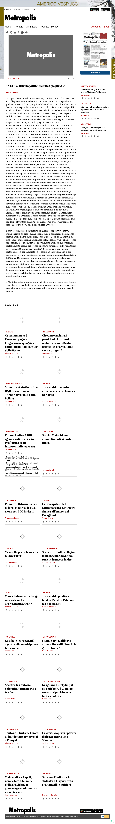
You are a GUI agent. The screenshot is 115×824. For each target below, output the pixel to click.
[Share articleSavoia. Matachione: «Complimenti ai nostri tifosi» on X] (47, 474)
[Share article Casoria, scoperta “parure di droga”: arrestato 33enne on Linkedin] (50, 747)
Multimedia (31, 26)
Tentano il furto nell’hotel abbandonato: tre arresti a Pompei (22, 736)
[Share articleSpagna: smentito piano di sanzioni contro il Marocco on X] (86, 136)
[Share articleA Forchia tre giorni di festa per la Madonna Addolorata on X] (86, 98)
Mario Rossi (85, 115)
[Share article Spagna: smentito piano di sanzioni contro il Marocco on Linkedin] (89, 136)
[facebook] (7, 32)
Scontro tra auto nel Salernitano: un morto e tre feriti (20, 688)
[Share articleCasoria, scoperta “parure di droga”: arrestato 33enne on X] (47, 747)
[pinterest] (18, 32)
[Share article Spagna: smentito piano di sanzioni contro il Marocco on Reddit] (98, 136)
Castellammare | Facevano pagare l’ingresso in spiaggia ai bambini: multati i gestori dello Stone (21, 342)
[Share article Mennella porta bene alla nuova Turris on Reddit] (22, 566)
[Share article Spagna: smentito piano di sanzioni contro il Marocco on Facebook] (83, 136)
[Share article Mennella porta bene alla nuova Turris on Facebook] (6, 566)
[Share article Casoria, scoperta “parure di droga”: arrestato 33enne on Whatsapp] (56, 747)
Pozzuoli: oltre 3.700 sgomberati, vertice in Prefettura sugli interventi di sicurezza (20, 440)
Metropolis (7, 10)
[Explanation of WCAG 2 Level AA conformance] (105, 817)
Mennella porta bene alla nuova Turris (21, 554)
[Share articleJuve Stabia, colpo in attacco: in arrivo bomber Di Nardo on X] (47, 405)
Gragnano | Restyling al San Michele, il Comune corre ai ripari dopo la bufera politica (57, 690)
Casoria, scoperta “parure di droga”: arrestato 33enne (59, 736)
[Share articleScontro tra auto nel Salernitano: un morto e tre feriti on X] (9, 702)
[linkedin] (14, 32)
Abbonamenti (26, 10)
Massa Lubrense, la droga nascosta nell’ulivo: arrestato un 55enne (21, 600)
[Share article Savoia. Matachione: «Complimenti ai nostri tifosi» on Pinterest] (53, 474)
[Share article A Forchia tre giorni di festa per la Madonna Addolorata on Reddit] (98, 98)
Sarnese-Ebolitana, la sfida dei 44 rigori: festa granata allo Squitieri (57, 780)
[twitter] (11, 32)
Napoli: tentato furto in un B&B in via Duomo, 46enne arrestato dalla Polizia (22, 392)
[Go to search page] (34, 9)
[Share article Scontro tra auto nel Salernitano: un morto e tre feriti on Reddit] (22, 702)
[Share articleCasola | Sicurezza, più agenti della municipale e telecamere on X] (9, 654)
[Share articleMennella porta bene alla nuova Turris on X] (9, 566)
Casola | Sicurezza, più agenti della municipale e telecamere (21, 644)
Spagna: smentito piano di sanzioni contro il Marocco (93, 128)
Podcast (44, 26)
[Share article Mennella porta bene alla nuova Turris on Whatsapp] (19, 566)
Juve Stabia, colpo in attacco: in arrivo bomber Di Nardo (58, 391)
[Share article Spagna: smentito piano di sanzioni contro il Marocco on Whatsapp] (95, 136)
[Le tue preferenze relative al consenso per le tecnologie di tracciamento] (112, 821)
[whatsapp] (22, 32)
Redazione (16, 10)
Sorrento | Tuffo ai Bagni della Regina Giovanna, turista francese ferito (58, 555)
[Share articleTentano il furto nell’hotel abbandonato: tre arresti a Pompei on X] (9, 747)
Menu (54, 26)
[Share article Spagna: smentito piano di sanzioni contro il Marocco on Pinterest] (92, 136)
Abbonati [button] (95, 73)
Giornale (18, 26)
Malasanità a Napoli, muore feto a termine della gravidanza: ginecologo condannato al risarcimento (21, 784)
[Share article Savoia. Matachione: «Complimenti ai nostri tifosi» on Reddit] (59, 474)
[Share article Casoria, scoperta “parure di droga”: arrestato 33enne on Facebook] (43, 747)
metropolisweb (48, 470)
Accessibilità (74, 816)
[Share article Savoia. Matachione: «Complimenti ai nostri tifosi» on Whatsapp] (56, 474)
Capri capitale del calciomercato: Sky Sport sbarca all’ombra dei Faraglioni (58, 509)
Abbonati (96, 26)
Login (107, 26)
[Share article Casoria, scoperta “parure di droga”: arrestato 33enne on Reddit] (59, 747)
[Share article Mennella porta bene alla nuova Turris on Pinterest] (16, 566)
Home (8, 26)
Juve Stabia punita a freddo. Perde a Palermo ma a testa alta (58, 600)
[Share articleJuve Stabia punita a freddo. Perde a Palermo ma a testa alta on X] (47, 610)
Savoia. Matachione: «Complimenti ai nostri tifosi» (57, 439)
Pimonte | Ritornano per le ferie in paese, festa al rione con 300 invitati (21, 507)
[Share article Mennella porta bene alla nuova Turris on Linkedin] (13, 566)
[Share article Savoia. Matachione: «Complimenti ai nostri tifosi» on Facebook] (43, 474)
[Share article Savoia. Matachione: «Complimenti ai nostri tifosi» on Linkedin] (50, 474)
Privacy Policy (64, 816)
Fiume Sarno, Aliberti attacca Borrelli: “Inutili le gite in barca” (59, 644)
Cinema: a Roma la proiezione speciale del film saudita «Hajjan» (95, 109)
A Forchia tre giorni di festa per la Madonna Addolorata (93, 90)
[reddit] (26, 32)
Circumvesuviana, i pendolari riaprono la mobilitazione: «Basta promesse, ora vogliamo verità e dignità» (57, 342)
